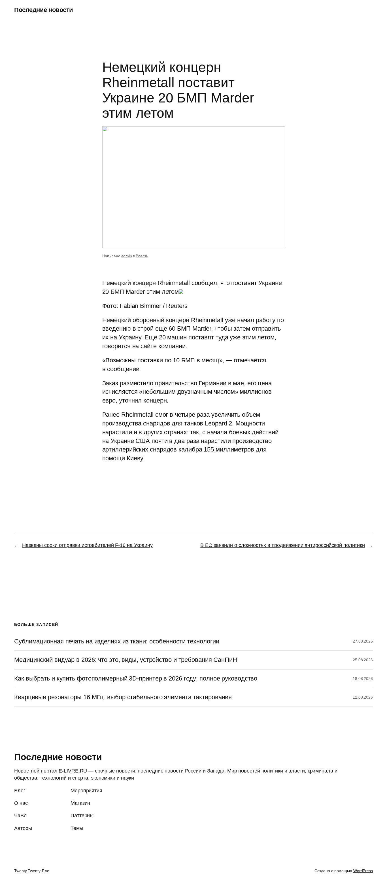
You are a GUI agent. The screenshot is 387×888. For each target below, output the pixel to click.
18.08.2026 (363, 678)
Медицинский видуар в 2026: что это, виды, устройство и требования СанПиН (125, 659)
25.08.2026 (363, 660)
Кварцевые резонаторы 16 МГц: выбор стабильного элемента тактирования (123, 697)
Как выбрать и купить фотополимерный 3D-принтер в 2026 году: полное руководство (135, 678)
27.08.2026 (363, 641)
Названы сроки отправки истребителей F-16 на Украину (87, 545)
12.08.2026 (363, 697)
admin (126, 256)
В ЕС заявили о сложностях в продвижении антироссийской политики (282, 545)
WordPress (363, 870)
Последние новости (43, 9)
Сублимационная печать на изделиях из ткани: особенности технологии (116, 641)
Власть (142, 256)
